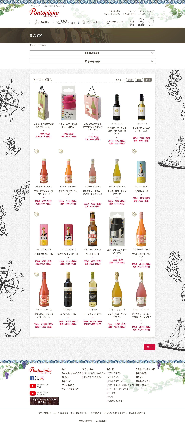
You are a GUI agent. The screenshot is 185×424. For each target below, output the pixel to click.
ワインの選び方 (68, 385)
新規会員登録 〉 (115, 11)
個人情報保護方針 (137, 413)
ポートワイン (113, 377)
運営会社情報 (45, 413)
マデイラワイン (114, 373)
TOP (33, 45)
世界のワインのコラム (93, 377)
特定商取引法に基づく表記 (115, 413)
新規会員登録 (141, 373)
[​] (32, 378)
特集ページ (66, 381)
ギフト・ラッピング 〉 (112, 14)
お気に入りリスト (143, 381)
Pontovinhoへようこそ (71, 373)
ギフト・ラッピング (70, 388)
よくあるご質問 (61, 413)
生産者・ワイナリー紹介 (145, 369)
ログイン (139, 377)
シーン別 (111, 392)
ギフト (111, 396)
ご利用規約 (96, 413)
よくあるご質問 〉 (129, 14)
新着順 (130, 80)
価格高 (139, 80)
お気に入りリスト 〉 (147, 11)
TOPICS (65, 377)
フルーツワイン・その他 (118, 388)
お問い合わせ (141, 385)
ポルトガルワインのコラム (94, 373)
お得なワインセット (116, 400)
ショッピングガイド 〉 (146, 14)
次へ (149, 346)
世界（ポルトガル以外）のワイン (121, 385)
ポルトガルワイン (115, 381)
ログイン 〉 (132, 11)
